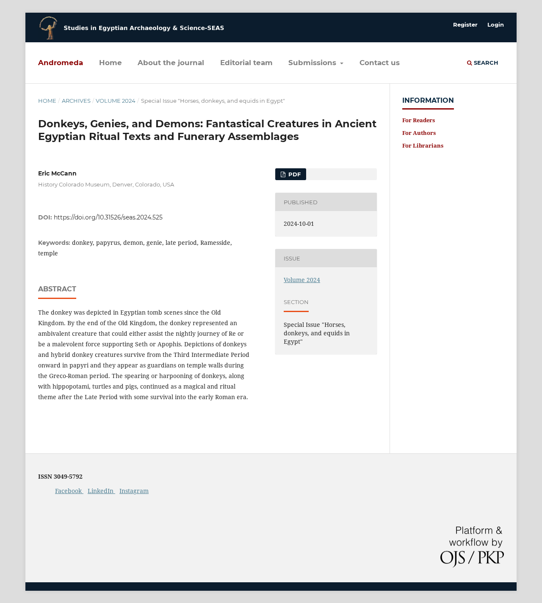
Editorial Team (246, 62)
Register (465, 24)
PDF (294, 174)
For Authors (419, 133)
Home (110, 62)
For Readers (418, 120)
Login (495, 24)
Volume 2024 (116, 100)
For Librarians (422, 145)
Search (485, 62)
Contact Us (379, 62)
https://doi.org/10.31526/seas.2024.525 (108, 217)
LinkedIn (101, 491)
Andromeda (60, 62)
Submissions (313, 62)
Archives (76, 100)
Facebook (69, 491)
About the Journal (171, 62)
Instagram (134, 491)
